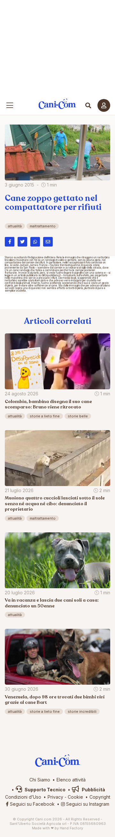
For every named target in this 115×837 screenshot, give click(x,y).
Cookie (75, 797)
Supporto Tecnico (44, 789)
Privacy (55, 797)
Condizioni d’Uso (23, 797)
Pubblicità (93, 789)
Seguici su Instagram (87, 804)
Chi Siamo (39, 779)
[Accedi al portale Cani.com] (103, 105)
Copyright (99, 797)
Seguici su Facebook (32, 804)
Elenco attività (71, 779)
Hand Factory (71, 828)
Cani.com (58, 104)
